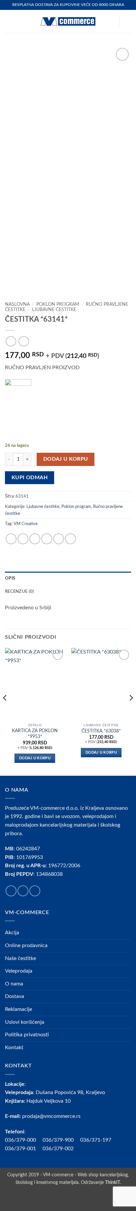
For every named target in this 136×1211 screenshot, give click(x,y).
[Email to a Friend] (46, 538)
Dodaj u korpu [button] (35, 758)
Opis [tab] (10, 578)
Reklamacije (18, 1009)
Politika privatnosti (27, 1034)
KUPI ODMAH (30, 477)
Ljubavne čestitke (54, 309)
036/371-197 (95, 1140)
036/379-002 (61, 1148)
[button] (9, 21)
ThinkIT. (113, 1182)
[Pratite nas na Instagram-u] (22, 890)
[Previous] (5, 711)
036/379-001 (24, 1148)
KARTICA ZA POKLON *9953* (35, 734)
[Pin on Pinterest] (58, 538)
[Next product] (11, 341)
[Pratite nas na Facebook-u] (11, 890)
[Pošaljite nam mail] (34, 890)
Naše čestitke (20, 958)
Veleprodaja (18, 971)
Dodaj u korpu (65, 459)
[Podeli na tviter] (34, 538)
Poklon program (57, 304)
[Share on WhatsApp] (11, 538)
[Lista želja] (111, 21)
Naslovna (17, 304)
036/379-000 (24, 1140)
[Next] (131, 711)
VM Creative (26, 524)
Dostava (14, 996)
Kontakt (14, 1047)
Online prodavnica (26, 945)
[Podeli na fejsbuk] (22, 538)
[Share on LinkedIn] (70, 538)
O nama (14, 983)
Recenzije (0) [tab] (19, 591)
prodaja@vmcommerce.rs (51, 1116)
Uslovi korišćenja (24, 1022)
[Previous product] (23, 341)
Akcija (12, 932)
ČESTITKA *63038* (101, 731)
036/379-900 (59, 1140)
